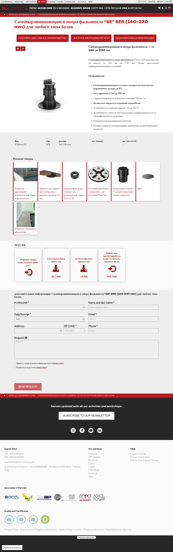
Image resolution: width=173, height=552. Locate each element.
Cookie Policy (65, 530)
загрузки (97, 8)
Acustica (92, 473)
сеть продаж (112, 8)
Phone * (93, 326)
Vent (90, 477)
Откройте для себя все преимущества (42, 38)
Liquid (91, 467)
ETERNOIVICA (6, 2)
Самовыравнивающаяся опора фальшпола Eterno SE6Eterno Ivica (14, 8)
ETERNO (51, 2)
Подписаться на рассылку (31, 367)
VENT (90, 2)
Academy (76, 8)
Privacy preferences (94, 530)
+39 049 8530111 (16, 457)
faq (124, 8)
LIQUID (60, 2)
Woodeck (93, 460)
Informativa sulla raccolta (86, 537)
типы (33, 8)
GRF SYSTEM (31, 2)
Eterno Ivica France (140, 457)
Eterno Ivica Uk (138, 454)
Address (19, 326)
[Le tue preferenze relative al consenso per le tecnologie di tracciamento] (12, 547)
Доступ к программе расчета (91, 38)
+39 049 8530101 (15, 454)
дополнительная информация (135, 38)
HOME (43, 2)
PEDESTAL (19, 2)
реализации (61, 8)
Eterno (91, 464)
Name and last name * (101, 302)
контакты (135, 8)
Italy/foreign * (22, 314)
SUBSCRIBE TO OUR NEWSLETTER (86, 415)
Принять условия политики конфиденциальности (40, 363)
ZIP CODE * (70, 326)
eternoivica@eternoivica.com (19, 462)
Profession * (21, 302)
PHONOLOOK (70, 2)
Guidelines (45, 8)
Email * (92, 314)
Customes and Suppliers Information (38, 530)
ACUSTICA (82, 2)
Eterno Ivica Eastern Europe (144, 460)
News (86, 8)
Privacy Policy (11, 530)
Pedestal (92, 454)
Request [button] (19, 338)
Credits (78, 530)
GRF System (94, 457)
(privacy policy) (58, 363)
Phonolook (93, 470)
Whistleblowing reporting (118, 530)
